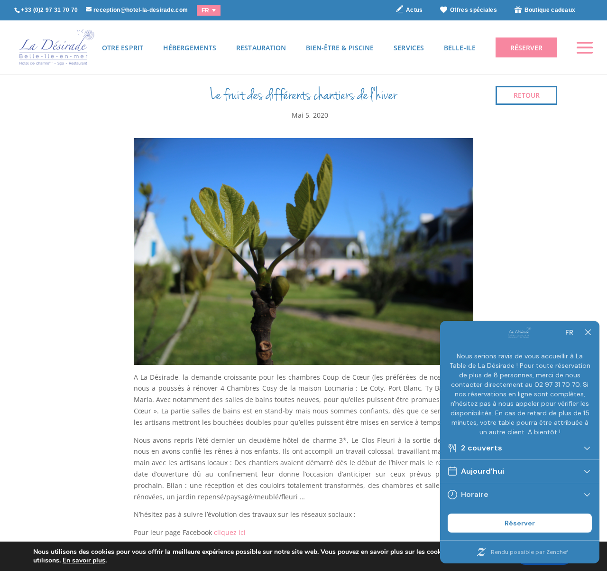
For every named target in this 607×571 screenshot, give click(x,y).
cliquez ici (230, 532)
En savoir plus (84, 560)
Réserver (526, 47)
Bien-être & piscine (340, 47)
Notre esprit (120, 47)
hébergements (189, 47)
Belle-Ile (460, 47)
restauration (261, 47)
